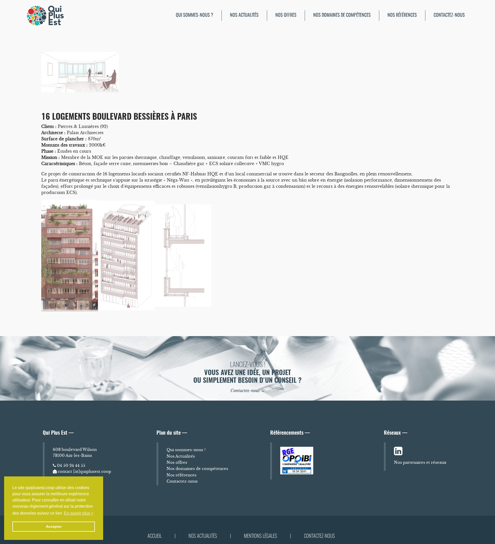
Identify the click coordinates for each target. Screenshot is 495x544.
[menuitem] (195, 15)
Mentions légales (260, 536)
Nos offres (285, 15)
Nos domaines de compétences (342, 15)
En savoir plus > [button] (78, 513)
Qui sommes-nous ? (194, 15)
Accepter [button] (54, 526)
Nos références (402, 15)
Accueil (154, 536)
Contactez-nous (449, 15)
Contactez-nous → (247, 390)
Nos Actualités (244, 15)
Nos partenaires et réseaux (420, 462)
